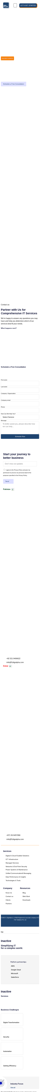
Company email (5, 400)
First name (4, 380)
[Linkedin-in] (22, 924)
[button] (15, 5)
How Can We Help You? (8, 414)
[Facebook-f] (18, 924)
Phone (3, 407)
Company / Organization (8, 393)
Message (3, 420)
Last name (4, 387)
